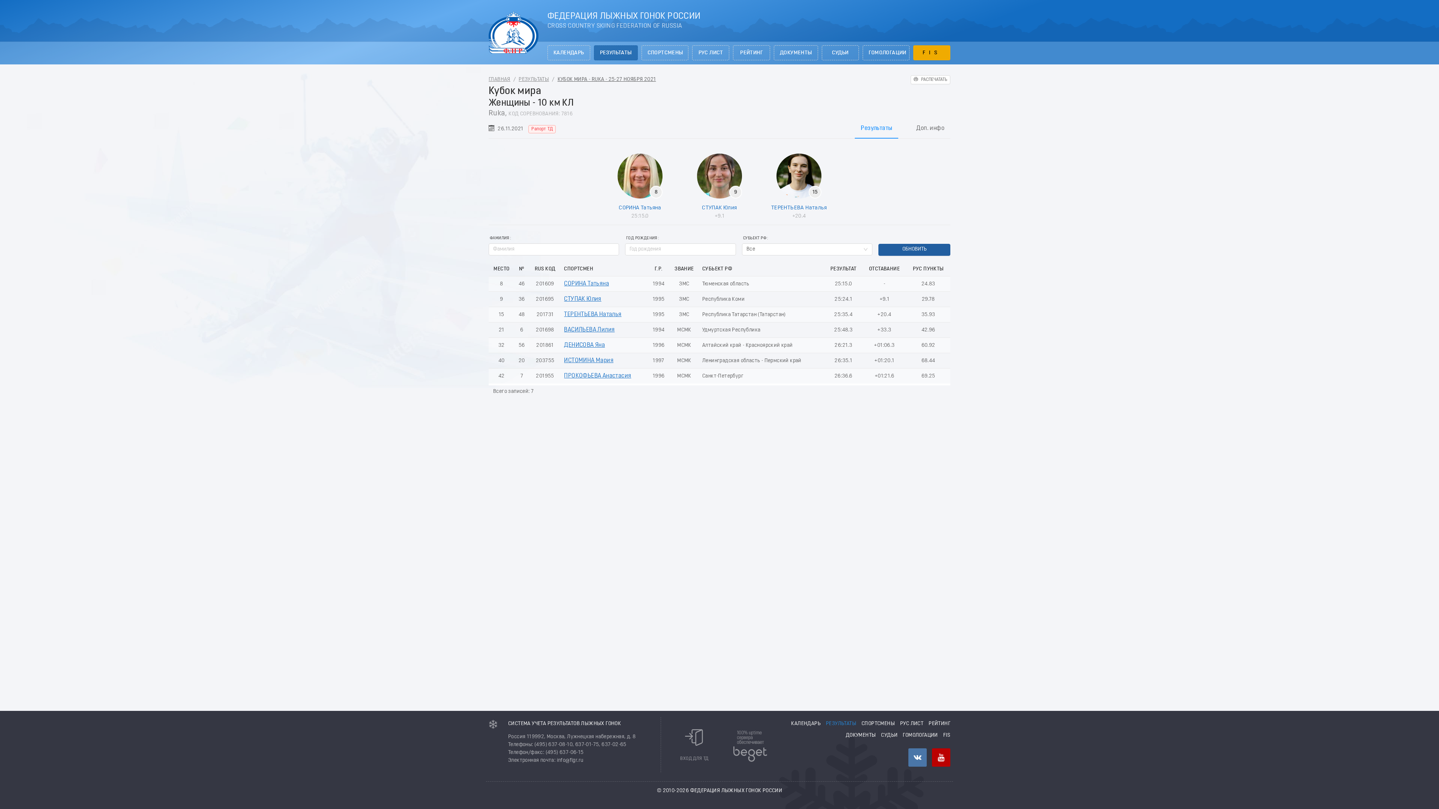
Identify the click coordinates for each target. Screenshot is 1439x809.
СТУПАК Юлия (719, 208)
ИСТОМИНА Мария (588, 361)
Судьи (840, 53)
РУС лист (711, 53)
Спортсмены (665, 53)
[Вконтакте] (917, 757)
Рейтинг (751, 53)
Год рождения (641, 238)
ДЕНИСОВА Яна (584, 345)
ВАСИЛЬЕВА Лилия (589, 330)
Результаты (616, 53)
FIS (932, 53)
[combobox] (807, 249)
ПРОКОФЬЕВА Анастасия (597, 376)
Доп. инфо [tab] (930, 128)
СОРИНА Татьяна (640, 208)
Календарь (568, 53)
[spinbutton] (680, 249)
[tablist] (719, 128)
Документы (796, 53)
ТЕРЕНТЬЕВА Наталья (799, 208)
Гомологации (887, 53)
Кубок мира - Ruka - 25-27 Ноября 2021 (607, 79)
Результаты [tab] (876, 128)
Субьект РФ (754, 238)
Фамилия (499, 238)
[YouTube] (941, 757)
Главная (499, 79)
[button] (732, 246)
